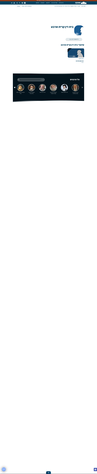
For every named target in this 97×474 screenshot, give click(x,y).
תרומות (37, 3)
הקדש (18, 6)
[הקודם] (14, 87)
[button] (95, 470)
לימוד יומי (83, 6)
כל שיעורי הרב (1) (73, 39)
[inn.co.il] (25, 3)
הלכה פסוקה (81, 58)
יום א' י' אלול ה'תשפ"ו (75, 6)
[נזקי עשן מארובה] (76, 56)
